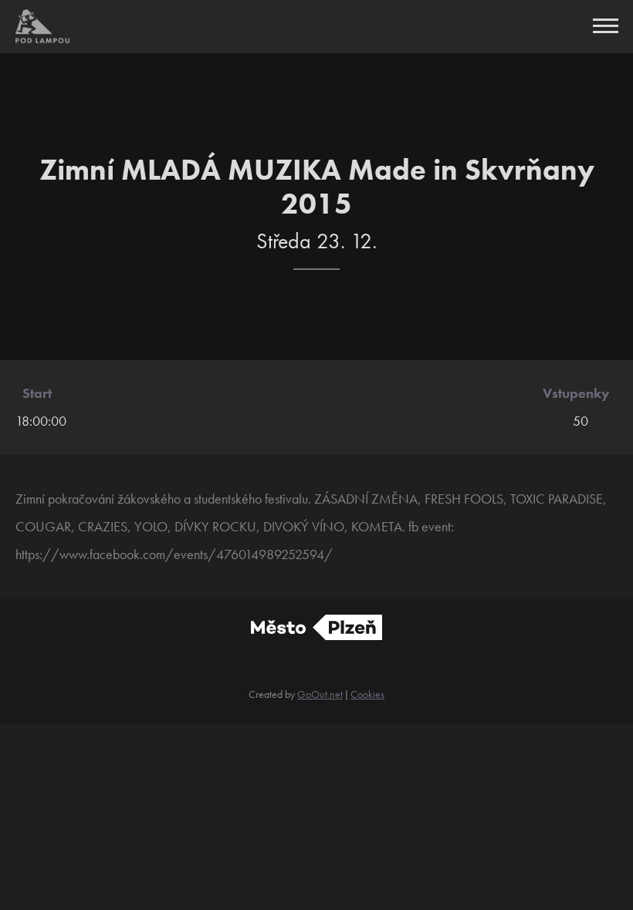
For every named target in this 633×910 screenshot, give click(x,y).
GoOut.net (320, 694)
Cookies (367, 694)
